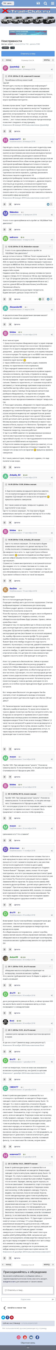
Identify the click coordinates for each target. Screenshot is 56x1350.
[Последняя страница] (53, 60)
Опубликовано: (22, 69)
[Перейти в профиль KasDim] (5, 589)
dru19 (26, 967)
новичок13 (28, 76)
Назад (8, 60)
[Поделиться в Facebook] (7, 1317)
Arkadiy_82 (28, 540)
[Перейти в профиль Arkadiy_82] (5, 476)
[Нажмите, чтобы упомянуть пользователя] (4, 131)
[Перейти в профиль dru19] (5, 913)
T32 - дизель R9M (33, 44)
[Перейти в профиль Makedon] (5, 213)
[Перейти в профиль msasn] (5, 758)
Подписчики (25, 1299)
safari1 (10, 44)
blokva (27, 484)
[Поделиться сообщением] (51, 69)
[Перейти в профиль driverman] (5, 849)
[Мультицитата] (10, 131)
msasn (27, 794)
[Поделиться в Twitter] (3, 1317)
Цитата (17, 131)
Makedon (28, 247)
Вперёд (47, 60)
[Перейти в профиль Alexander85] (5, 308)
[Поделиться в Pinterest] (12, 1317)
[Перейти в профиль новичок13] (5, 140)
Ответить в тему (28, 54)
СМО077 (27, 1164)
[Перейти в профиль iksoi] (5, 1022)
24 (53, 1299)
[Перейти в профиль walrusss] (5, 238)
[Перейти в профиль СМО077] (5, 1088)
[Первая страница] (3, 60)
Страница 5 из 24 (28, 60)
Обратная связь (28, 1343)
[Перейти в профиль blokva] (5, 333)
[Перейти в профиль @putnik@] (5, 68)
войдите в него (9, 1282)
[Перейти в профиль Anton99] (5, 958)
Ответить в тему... (15, 1290)
